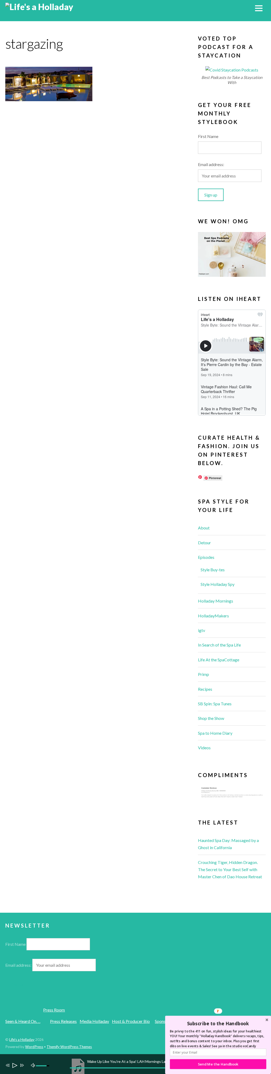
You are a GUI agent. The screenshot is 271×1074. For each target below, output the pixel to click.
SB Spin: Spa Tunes (215, 703)
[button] (218, 1023)
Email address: (211, 164)
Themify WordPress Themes (69, 1047)
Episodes (206, 557)
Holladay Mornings (215, 600)
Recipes (205, 689)
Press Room (54, 1009)
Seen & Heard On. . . (22, 1021)
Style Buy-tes (213, 569)
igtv (201, 630)
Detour (204, 542)
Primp (203, 674)
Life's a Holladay (21, 1039)
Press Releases (63, 1021)
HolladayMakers (213, 615)
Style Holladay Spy (217, 584)
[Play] (14, 1066)
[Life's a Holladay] (39, 7)
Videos (204, 747)
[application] (138, 1064)
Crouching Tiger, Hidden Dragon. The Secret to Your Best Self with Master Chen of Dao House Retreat (230, 869)
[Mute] (33, 1064)
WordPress (34, 1047)
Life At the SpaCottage (218, 659)
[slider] (43, 1065)
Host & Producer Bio (131, 1021)
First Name (208, 136)
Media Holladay (94, 1021)
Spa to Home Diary (215, 733)
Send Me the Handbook (218, 1064)
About (204, 527)
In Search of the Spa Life (219, 644)
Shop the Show (211, 718)
